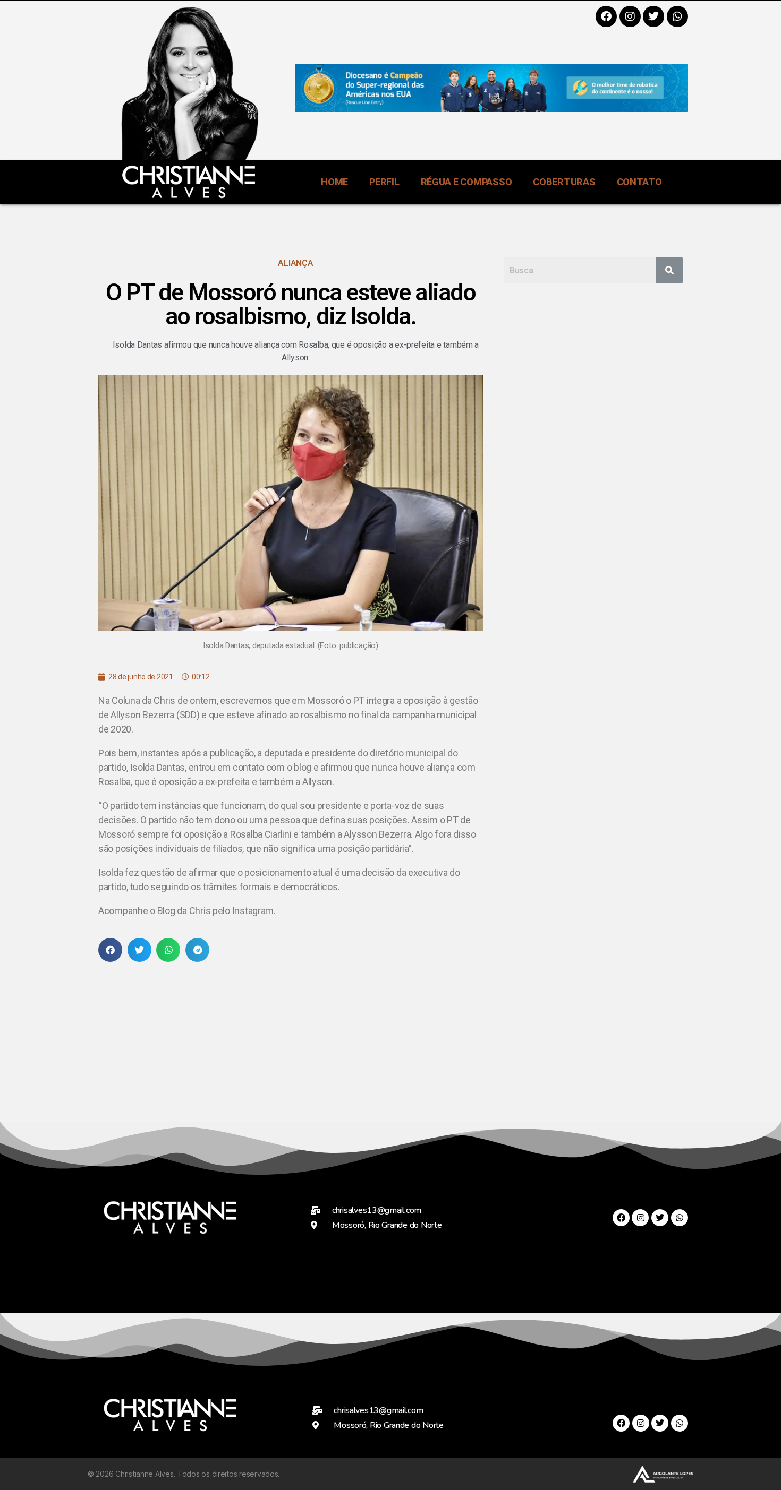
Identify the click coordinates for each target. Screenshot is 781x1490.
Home (334, 181)
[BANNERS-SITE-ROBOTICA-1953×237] (491, 108)
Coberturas (564, 181)
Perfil (384, 181)
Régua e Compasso (466, 181)
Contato (639, 181)
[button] (110, 950)
